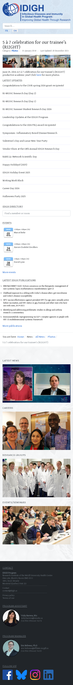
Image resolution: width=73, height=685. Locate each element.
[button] (69, 36)
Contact (6, 588)
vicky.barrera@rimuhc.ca (32, 618)
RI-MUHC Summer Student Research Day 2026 (27, 109)
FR (6, 30)
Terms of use (8, 598)
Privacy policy (8, 595)
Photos (15, 50)
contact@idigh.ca (10, 590)
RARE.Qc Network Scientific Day (20, 156)
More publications (12, 326)
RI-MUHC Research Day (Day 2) (19, 93)
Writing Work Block (13, 180)
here (38, 75)
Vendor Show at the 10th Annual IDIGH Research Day (31, 148)
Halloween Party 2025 (14, 196)
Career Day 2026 (11, 188)
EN (15, 30)
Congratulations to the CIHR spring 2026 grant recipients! (33, 85)
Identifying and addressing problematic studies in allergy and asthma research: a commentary (32, 311)
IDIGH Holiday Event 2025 (16, 172)
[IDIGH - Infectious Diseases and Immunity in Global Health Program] (36, 12)
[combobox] (36, 26)
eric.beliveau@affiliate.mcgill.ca (34, 648)
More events (9, 272)
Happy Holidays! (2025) (15, 164)
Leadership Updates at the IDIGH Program (25, 117)
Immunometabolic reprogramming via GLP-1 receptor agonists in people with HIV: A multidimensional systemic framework (36, 318)
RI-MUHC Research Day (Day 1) (19, 101)
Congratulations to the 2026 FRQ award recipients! (29, 125)
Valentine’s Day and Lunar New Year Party (25, 140)
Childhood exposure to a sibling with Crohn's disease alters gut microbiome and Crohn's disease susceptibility (35, 294)
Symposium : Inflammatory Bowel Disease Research (30, 133)
